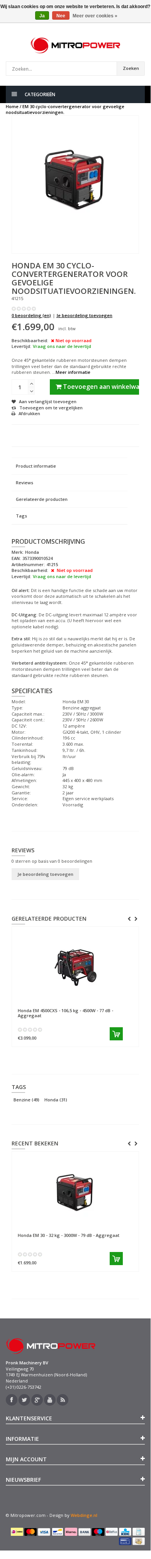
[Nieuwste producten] (62, 1400)
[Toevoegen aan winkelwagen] (82, 1033)
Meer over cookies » (95, 16)
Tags (21, 516)
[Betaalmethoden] (17, 1531)
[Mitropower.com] (75, 45)
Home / (13, 106)
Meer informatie (73, 372)
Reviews (24, 482)
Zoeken (131, 68)
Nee (60, 16)
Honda (55, 1100)
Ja (42, 16)
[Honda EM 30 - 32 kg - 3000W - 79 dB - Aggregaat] (75, 1192)
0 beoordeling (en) (31, 315)
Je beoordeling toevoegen (84, 315)
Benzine (26, 1100)
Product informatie (36, 466)
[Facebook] (11, 1400)
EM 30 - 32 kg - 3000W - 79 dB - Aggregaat (68, 1235)
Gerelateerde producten (42, 499)
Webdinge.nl (84, 1515)
